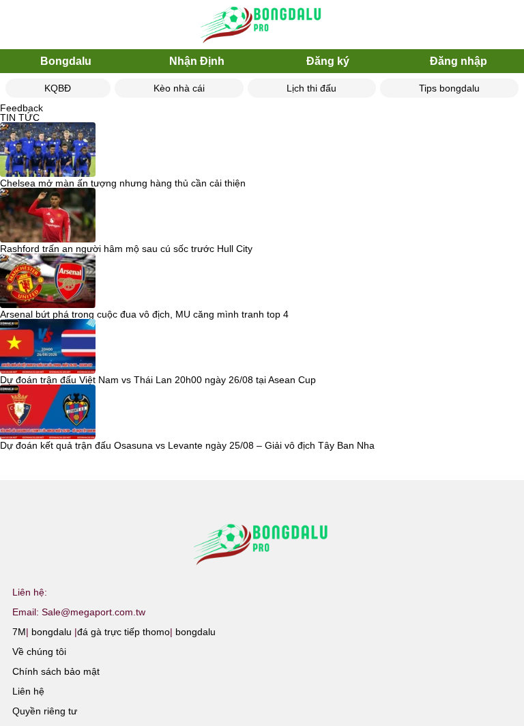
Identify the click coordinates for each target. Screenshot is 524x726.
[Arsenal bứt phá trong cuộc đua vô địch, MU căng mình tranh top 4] (48, 281)
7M (19, 632)
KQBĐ (57, 88)
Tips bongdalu (449, 88)
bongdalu (51, 632)
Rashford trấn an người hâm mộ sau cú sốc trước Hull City (126, 248)
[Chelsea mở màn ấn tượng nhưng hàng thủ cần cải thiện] (48, 150)
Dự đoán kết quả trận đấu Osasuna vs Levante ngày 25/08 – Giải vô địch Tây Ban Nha (187, 445)
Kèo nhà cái (179, 88)
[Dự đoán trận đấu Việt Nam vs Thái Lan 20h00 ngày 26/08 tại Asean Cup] (48, 347)
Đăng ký (327, 61)
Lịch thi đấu (311, 88)
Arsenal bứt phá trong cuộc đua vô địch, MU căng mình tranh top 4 (144, 314)
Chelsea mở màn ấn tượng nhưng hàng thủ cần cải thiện (123, 183)
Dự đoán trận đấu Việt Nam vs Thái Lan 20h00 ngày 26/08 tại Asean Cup (158, 380)
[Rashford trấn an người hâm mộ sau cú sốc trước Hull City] (48, 216)
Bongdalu (65, 61)
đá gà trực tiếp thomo (123, 632)
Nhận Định (196, 61)
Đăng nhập (458, 61)
